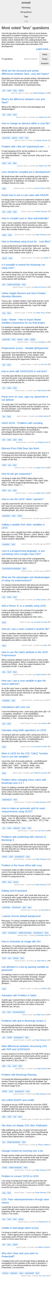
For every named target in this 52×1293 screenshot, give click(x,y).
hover (16, 882)
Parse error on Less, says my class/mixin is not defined (25, 398)
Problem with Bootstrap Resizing (19, 1074)
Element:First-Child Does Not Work (20, 448)
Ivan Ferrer (41, 831)
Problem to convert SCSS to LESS (20, 1176)
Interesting (26, 8)
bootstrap (6, 907)
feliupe (46, 258)
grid (14, 440)
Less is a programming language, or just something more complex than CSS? (23, 552)
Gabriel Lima (43, 117)
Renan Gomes (40, 188)
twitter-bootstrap (13, 284)
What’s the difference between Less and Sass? (23, 101)
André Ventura (43, 416)
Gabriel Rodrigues (39, 93)
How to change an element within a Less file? (26, 123)
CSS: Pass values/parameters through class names (25, 1201)
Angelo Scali (43, 166)
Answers (44, 63)
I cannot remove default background (21, 916)
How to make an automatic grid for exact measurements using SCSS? (23, 810)
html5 (5, 857)
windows (14, 1273)
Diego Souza (40, 313)
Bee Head (44, 910)
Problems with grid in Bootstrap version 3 (24, 1020)
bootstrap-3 (7, 800)
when (20, 516)
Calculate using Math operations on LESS (24, 730)
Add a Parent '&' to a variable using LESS (24, 605)
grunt (5, 258)
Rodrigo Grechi (43, 442)
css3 (21, 138)
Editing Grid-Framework (14, 890)
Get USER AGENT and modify (18, 1100)
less (14, 90)
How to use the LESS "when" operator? (23, 499)
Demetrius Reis (42, 935)
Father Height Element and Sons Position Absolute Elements (24, 295)
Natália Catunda (43, 1247)
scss (23, 828)
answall (26, 2)
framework (16, 907)
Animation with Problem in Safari (19, 995)
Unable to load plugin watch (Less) (20, 1228)
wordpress (12, 933)
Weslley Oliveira (42, 140)
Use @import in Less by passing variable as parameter (25, 968)
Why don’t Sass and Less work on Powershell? (20, 1255)
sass (9, 90)
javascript (6, 138)
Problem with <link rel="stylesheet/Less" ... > (25, 146)
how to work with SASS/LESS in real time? (24, 371)
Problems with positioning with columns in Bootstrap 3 (24, 838)
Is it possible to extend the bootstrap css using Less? (23, 266)
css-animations (18, 1012)
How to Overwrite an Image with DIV (21, 941)
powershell (29, 1273)
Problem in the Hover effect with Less (22, 865)
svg (4, 1193)
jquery (14, 138)
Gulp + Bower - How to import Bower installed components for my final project (23, 321)
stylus (21, 90)
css (4, 90)
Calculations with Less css (16, 707)
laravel (15, 958)
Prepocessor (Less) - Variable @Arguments (25, 348)
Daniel (44, 988)
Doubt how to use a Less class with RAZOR (25, 195)
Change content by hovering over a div (22, 1150)
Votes (44, 54)
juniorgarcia (42, 342)
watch (15, 1245)
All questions (26, 12)
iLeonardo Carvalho (40, 622)
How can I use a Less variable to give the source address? (24, 682)
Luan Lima (45, 1276)
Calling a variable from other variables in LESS (23, 526)
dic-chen (44, 364)
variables (6, 544)
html (4, 163)
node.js (5, 1273)
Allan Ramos (41, 961)
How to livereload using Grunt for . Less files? (26, 241)
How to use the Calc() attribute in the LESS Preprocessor (25, 654)
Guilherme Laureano (40, 773)
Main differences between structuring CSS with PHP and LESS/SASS (24, 1048)
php (4, 1066)
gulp (26, 339)
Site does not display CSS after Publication (24, 1125)
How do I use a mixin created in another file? (25, 629)
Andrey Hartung (40, 211)
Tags (26, 17)
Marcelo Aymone (40, 287)
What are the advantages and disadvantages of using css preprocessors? (26, 579)
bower (20, 339)
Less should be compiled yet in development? (26, 172)
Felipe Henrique (40, 235)
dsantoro (44, 723)
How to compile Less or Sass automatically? (25, 218)
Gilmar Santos (41, 600)
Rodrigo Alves (43, 1222)
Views (44, 59)
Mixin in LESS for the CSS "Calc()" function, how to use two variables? (25, 755)
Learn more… (43, 49)
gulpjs (32, 339)
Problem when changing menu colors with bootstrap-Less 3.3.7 (24, 781)
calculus (16, 828)
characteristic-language (11, 568)
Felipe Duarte (41, 390)
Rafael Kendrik (41, 674)
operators (6, 516)
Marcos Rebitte (43, 1145)
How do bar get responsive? (17, 473)
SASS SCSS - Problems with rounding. (22, 423)
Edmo (45, 645)
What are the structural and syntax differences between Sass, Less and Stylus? (25, 72)
